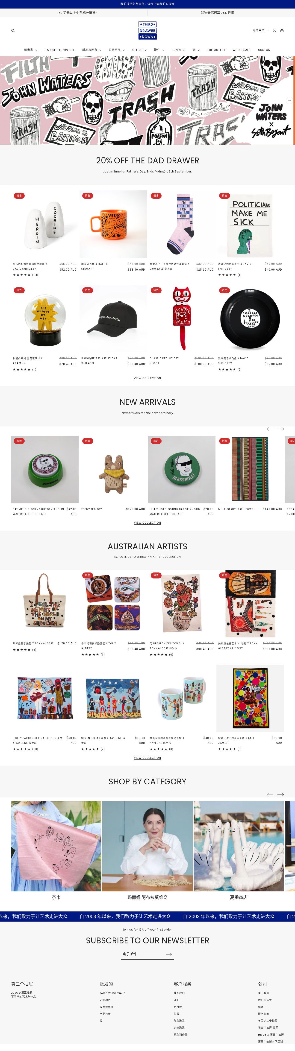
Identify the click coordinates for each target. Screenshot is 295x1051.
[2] (279, 139)
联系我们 (179, 993)
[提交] (169, 954)
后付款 (178, 1007)
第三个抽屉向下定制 (270, 1041)
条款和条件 (181, 1034)
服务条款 (263, 1014)
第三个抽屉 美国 (268, 1027)
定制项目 (105, 1000)
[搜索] (13, 30)
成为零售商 (107, 1007)
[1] (273, 139)
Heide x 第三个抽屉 (271, 1034)
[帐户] (274, 30)
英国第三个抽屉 (267, 1020)
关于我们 (263, 993)
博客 (261, 1007)
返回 (176, 1000)
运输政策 (179, 1027)
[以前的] (5, 100)
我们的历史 (265, 1000)
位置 (176, 1014)
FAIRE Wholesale (112, 993)
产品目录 (105, 1014)
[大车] (282, 30)
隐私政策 (179, 1020)
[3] (283, 139)
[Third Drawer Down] (147, 30)
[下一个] (289, 100)
